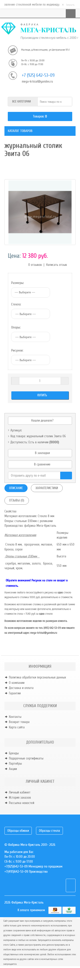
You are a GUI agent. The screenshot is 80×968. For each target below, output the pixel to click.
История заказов (20, 797)
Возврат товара (19, 722)
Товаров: (38, 116)
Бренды (14, 753)
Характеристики (47, 488)
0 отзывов (35, 265)
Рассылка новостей (21, 803)
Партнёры (15, 763)
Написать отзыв (56, 265)
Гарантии (15, 693)
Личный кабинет (19, 792)
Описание (16, 488)
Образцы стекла (49, 831)
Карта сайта (17, 727)
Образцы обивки (18, 831)
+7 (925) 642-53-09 (38, 75)
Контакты (15, 717)
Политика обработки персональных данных (37, 677)
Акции (13, 769)
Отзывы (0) (16, 500)
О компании (16, 683)
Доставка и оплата (21, 688)
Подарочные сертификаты (26, 758)
